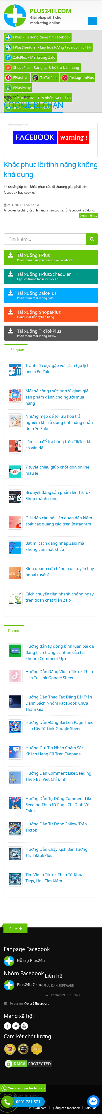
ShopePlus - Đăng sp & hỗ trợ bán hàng (46, 67)
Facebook (7, 1026)
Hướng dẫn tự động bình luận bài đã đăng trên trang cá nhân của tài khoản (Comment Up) (60, 652)
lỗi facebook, (74, 210)
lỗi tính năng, (38, 210)
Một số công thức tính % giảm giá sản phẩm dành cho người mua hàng (57, 397)
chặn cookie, (56, 210)
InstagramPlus (82, 77)
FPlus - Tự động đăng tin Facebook (41, 37)
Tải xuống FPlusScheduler (44, 276)
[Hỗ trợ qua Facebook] (93, 1102)
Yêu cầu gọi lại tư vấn (26, 1088)
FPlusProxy (22, 87)
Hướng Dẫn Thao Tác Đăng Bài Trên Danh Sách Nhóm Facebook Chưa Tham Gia (59, 703)
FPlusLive (20, 77)
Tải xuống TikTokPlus (39, 333)
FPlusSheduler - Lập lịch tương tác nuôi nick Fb (52, 47)
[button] (93, 1102)
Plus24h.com (38, 1108)
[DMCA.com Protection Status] (28, 1063)
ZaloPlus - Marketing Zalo (34, 57)
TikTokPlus (48, 77)
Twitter (16, 1026)
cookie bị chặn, (18, 210)
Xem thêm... (88, 215)
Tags (27, 97)
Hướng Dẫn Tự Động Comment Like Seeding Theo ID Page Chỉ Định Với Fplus (59, 805)
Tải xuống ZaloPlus (37, 295)
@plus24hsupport (36, 1003)
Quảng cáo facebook (65, 1108)
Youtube (24, 1026)
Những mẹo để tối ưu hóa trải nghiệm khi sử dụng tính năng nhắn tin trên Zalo (59, 422)
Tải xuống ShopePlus (39, 314)
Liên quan (16, 350)
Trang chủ (11, 97)
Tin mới (14, 630)
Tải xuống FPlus (45, 257)
